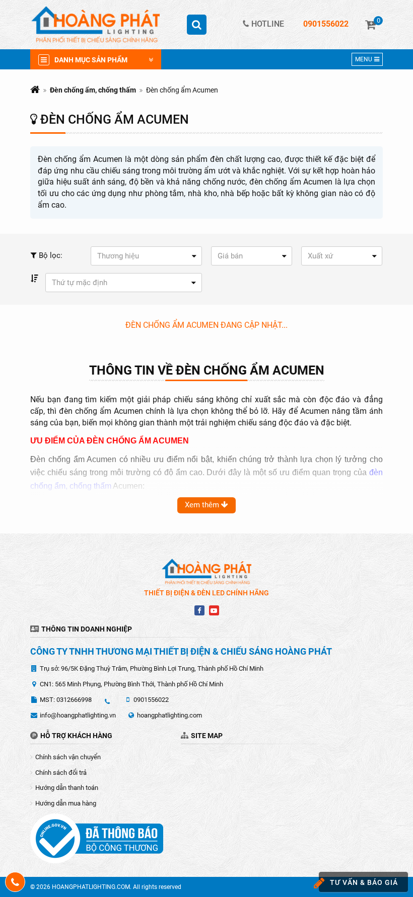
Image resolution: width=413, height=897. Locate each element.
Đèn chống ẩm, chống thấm (93, 90)
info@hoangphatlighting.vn (78, 715)
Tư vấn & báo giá (364, 882)
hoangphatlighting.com (169, 715)
